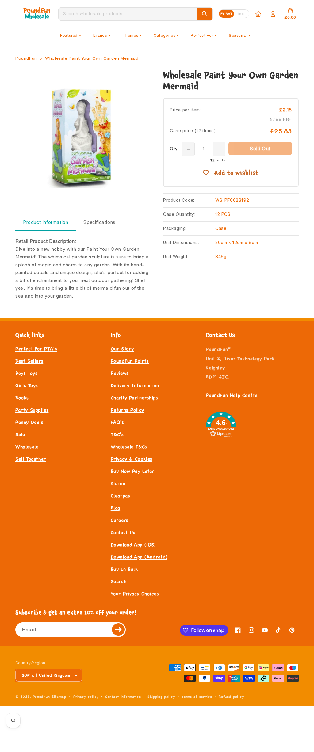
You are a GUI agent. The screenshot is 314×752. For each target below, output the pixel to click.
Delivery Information (135, 385)
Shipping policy (161, 696)
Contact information (123, 696)
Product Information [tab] (45, 222)
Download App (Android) (139, 557)
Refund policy (231, 696)
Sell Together (30, 459)
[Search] (204, 14)
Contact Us (123, 532)
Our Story (122, 349)
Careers (119, 520)
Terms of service (197, 696)
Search (119, 581)
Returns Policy (127, 410)
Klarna (118, 483)
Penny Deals (29, 422)
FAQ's (117, 422)
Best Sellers (29, 361)
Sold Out (260, 148)
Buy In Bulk (124, 569)
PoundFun (26, 58)
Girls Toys (26, 385)
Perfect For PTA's (36, 349)
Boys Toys (26, 373)
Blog (115, 508)
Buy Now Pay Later (132, 471)
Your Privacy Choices (135, 593)
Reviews (120, 373)
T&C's (117, 434)
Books (22, 397)
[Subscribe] (118, 629)
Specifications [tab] (99, 222)
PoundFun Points (130, 361)
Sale (20, 434)
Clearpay (121, 495)
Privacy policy (86, 696)
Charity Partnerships (134, 397)
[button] (70, 35)
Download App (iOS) (133, 544)
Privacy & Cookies (131, 459)
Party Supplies (31, 410)
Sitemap (59, 696)
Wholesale (26, 446)
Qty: (174, 149)
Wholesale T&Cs (129, 446)
